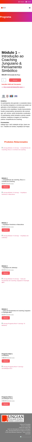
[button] (29, 8)
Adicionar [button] (6, 186)
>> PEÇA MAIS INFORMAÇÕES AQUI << (13, 87)
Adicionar (15, 80)
